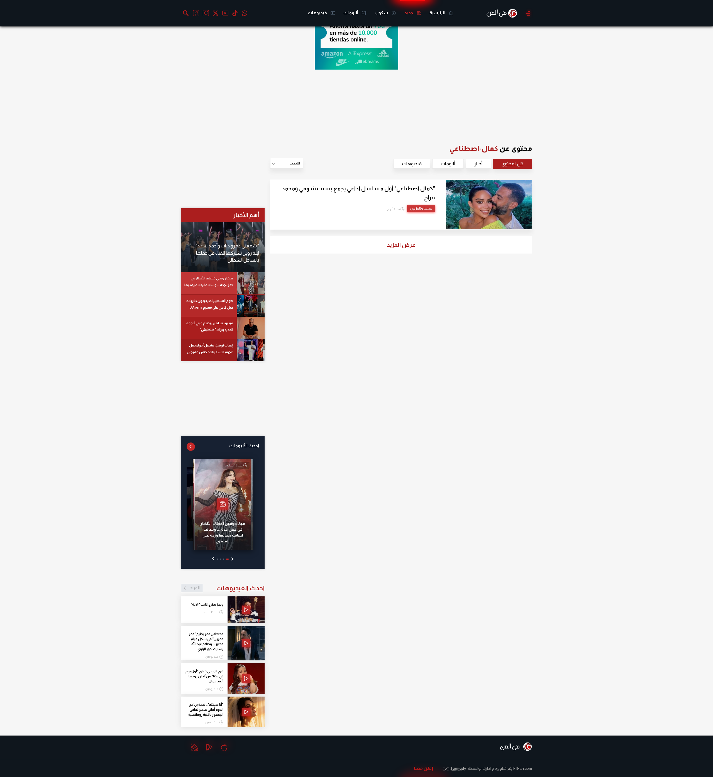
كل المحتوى (512, 163)
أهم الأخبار (246, 215)
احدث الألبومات (244, 445)
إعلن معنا (423, 768)
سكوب (382, 12)
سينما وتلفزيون (421, 208)
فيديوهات (318, 12)
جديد (409, 12)
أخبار (478, 163)
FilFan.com (522, 768)
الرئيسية (437, 12)
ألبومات (351, 12)
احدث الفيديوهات (227, 588)
